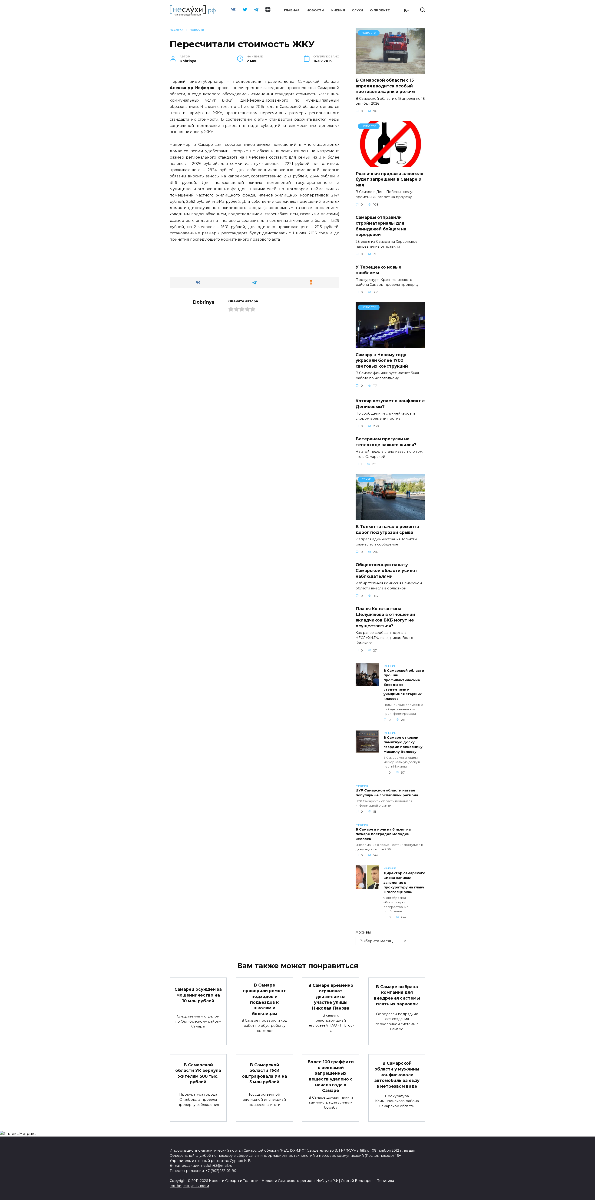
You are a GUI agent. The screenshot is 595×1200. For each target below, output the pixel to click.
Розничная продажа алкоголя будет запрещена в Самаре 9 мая (389, 179)
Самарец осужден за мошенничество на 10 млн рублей (198, 995)
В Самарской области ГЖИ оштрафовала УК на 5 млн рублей (264, 1073)
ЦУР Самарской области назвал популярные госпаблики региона (387, 792)
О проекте (380, 10)
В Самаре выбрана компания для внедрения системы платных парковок (397, 995)
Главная (292, 10)
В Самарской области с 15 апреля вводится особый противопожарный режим (385, 86)
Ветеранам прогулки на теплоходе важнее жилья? (386, 441)
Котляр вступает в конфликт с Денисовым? (390, 403)
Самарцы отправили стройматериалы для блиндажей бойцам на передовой (381, 226)
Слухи (357, 10)
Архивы (363, 932)
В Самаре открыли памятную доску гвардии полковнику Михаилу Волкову (403, 745)
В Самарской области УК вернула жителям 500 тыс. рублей (198, 1073)
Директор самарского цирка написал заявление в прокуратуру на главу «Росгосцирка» (404, 882)
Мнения (338, 10)
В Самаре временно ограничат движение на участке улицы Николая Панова (330, 997)
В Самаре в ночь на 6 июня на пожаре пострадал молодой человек (383, 834)
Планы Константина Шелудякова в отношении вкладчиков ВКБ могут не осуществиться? (385, 617)
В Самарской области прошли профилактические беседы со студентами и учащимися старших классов (403, 685)
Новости (315, 10)
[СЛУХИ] (390, 517)
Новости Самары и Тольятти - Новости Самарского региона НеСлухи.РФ (273, 1181)
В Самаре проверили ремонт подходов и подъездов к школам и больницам (264, 999)
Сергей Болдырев (357, 1181)
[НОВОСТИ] (390, 71)
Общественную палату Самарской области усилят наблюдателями (386, 570)
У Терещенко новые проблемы (378, 269)
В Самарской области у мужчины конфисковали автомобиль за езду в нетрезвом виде (397, 1075)
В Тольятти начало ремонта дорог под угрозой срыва (387, 529)
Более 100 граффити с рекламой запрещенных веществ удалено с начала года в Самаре (330, 1076)
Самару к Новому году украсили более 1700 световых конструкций (382, 360)
